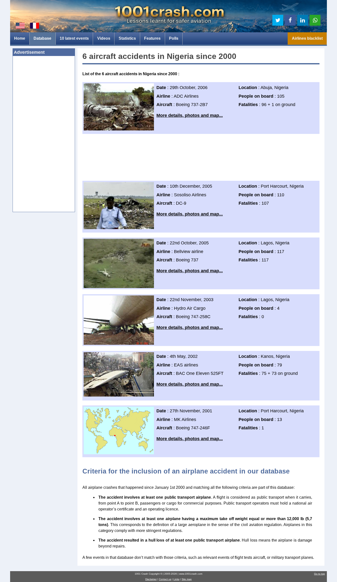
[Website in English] (20, 25)
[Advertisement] (44, 135)
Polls (173, 38)
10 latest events (74, 38)
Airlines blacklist (307, 38)
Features (152, 38)
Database (42, 38)
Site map (187, 579)
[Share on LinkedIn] (302, 20)
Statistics (127, 38)
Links (176, 579)
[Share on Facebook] (290, 20)
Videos (103, 38)
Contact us (165, 579)
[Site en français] (34, 25)
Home (19, 38)
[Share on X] (277, 20)
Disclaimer (151, 579)
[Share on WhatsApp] (315, 20)
